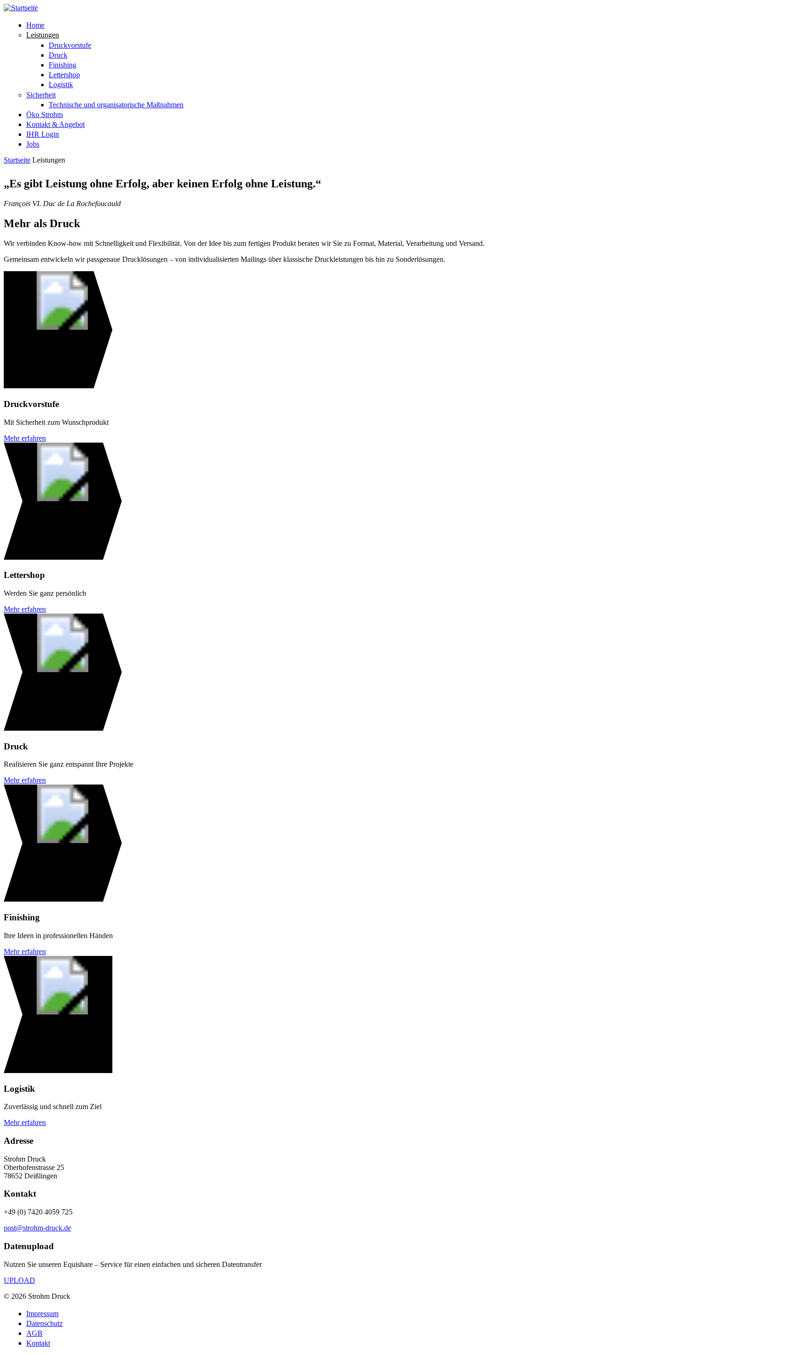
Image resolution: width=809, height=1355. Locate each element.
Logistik (61, 85)
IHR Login (42, 134)
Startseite (17, 160)
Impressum (42, 1314)
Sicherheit (41, 95)
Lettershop (64, 75)
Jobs (32, 144)
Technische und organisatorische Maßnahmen (116, 105)
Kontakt (38, 1343)
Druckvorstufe (70, 45)
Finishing (62, 65)
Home (35, 25)
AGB (34, 1333)
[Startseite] (21, 8)
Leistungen (42, 35)
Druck (58, 55)
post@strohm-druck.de (37, 1228)
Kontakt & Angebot (55, 124)
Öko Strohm (44, 114)
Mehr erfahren (25, 438)
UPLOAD (19, 1280)
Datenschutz (44, 1323)
